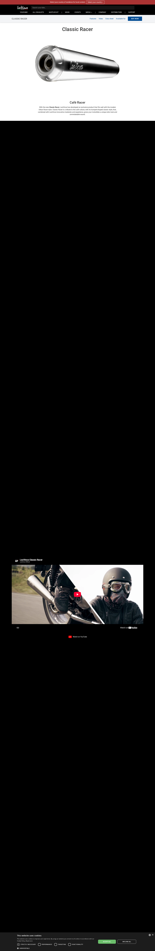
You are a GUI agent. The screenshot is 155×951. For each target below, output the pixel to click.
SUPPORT (131, 12)
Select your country (95, 2)
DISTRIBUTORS (116, 12)
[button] (56, 948)
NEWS (67, 12)
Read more (29, 941)
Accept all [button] (107, 942)
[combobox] (150, 935)
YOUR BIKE (24, 12)
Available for (120, 19)
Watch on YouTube (80, 637)
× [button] (152, 935)
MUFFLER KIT (54, 12)
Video (101, 19)
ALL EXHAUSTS (38, 12)
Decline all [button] (127, 942)
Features (93, 19)
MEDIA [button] (88, 12)
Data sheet (109, 19)
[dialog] (77, 941)
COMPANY (102, 12)
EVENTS (78, 12)
